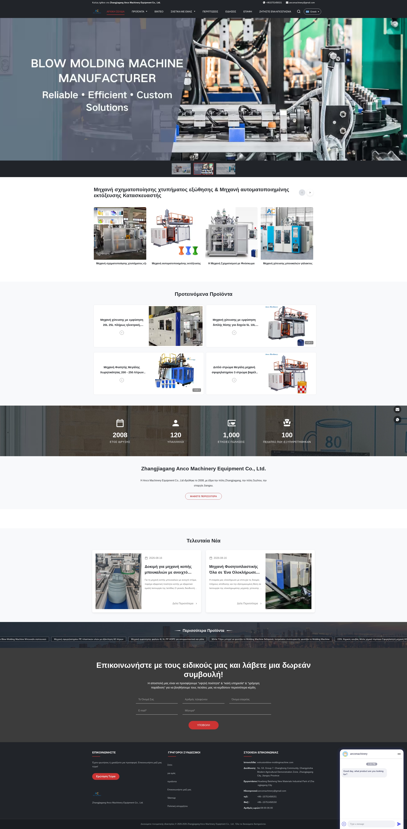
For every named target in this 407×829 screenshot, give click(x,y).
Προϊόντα (138, 11)
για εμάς (171, 773)
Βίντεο (159, 11)
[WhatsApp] (397, 419)
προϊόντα (172, 781)
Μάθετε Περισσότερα (203, 496)
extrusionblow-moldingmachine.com (275, 762)
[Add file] (344, 823)
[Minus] (399, 754)
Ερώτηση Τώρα (105, 776)
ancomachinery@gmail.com (302, 2)
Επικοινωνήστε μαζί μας (179, 789)
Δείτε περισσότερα (183, 603)
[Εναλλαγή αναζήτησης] (298, 12)
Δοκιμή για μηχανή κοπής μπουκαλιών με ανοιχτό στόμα (168, 569)
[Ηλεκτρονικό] (397, 409)
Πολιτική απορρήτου (177, 806)
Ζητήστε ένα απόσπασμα (275, 11)
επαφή (247, 11)
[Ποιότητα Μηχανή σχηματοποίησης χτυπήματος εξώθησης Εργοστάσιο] (203, 89)
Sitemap (171, 798)
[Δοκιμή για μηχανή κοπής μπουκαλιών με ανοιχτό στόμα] (118, 581)
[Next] (310, 192)
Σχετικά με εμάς (182, 11)
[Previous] (302, 192)
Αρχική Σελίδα (115, 11)
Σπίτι (169, 765)
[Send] (399, 823)
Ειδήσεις (230, 11)
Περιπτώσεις (210, 11)
